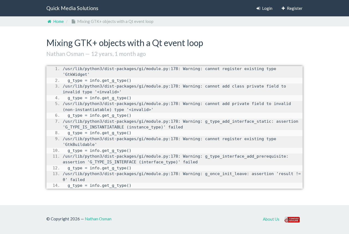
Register (294, 8)
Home (58, 21)
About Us (271, 218)
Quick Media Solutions (72, 8)
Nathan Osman (98, 218)
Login (266, 8)
